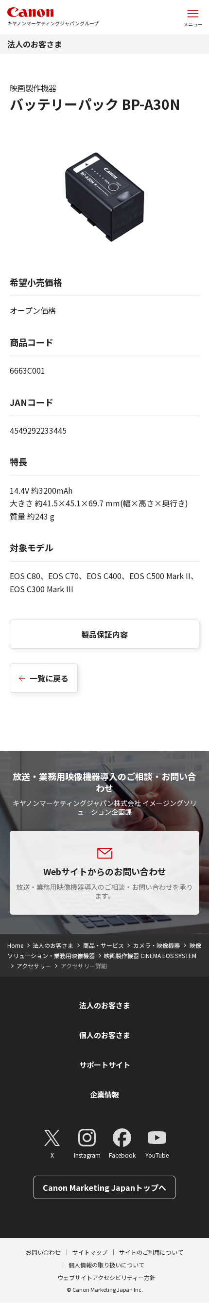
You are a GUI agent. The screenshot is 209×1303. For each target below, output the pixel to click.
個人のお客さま (104, 1035)
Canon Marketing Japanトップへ (104, 1187)
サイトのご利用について (151, 1252)
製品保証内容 (104, 634)
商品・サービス (103, 945)
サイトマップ (89, 1252)
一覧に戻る (49, 678)
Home (15, 945)
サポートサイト (104, 1065)
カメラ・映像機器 (156, 945)
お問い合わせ (43, 1252)
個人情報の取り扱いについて (106, 1265)
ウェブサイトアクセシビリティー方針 (106, 1277)
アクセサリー (34, 966)
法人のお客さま (34, 44)
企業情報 (104, 1094)
